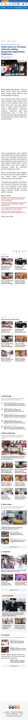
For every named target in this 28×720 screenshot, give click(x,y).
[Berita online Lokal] (12, 4)
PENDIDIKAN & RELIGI (14, 44)
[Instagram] (15, 707)
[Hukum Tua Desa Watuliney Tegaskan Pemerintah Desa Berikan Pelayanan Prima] (21, 491)
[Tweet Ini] (16, 251)
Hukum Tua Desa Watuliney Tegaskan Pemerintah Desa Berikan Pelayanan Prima (21, 497)
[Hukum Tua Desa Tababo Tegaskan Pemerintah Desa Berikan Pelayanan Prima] (21, 276)
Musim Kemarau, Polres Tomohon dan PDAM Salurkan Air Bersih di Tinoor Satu (7, 359)
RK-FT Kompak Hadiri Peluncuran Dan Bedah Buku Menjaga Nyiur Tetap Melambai (13, 208)
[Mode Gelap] (23, 4)
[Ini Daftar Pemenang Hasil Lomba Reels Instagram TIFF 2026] (21, 577)
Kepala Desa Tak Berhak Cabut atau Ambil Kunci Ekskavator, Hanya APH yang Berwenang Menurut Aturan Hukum (18, 642)
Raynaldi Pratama (8, 57)
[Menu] (2, 4)
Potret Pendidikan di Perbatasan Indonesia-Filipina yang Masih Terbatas (18, 533)
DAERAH (7, 44)
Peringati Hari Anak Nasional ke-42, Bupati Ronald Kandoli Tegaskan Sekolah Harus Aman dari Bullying (13, 199)
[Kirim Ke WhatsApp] (25, 251)
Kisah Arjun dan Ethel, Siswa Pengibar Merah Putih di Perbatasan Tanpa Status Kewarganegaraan (18, 540)
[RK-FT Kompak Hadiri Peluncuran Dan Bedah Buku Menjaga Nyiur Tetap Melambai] (7, 276)
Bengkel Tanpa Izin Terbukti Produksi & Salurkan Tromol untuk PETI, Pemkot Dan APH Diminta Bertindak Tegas (15, 416)
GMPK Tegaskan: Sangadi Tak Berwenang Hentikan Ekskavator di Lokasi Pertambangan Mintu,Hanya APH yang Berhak (15, 410)
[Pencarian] (26, 4)
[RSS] (18, 707)
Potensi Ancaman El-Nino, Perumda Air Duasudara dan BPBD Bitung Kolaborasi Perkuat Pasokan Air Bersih (20, 627)
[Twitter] (13, 707)
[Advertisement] (14, 25)
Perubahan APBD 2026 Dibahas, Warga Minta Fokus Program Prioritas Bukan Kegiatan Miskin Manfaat (14, 204)
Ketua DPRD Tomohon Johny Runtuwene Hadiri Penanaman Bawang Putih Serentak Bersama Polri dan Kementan (7, 583)
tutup (4, 712)
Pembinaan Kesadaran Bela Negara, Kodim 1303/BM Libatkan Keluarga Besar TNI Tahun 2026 (15, 404)
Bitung (2, 44)
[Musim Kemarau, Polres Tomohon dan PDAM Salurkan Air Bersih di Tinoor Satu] (7, 353)
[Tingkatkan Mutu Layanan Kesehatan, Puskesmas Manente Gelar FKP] (14, 517)
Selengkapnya (13, 547)
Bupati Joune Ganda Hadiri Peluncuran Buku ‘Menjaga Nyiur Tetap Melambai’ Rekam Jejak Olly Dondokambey (7, 471)
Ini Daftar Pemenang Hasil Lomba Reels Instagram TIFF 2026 (21, 583)
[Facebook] (10, 707)
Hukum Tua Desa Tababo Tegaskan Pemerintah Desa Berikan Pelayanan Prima (13, 211)
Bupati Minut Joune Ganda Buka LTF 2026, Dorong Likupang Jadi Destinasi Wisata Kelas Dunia (14, 428)
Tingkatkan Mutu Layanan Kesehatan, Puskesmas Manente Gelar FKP (11, 528)
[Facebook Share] (13, 251)
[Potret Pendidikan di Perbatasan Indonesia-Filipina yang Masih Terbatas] (5, 534)
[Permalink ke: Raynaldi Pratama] (2, 57)
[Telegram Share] (22, 251)
